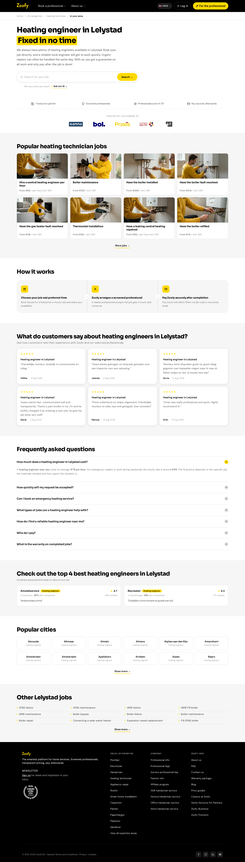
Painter (114, 808)
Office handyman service (165, 802)
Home (20, 16)
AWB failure (134, 707)
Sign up (26, 775)
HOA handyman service (164, 790)
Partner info (157, 778)
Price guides (198, 790)
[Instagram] (206, 854)
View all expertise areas (123, 833)
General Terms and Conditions (62, 854)
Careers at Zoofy (200, 796)
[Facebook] (198, 854)
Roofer (114, 790)
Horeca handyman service (165, 796)
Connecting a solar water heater (92, 720)
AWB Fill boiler (189, 707)
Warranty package (201, 778)
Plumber (115, 760)
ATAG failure (26, 707)
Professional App (160, 766)
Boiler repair (26, 720)
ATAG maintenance (84, 707)
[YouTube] (220, 854)
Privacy (83, 854)
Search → (127, 77)
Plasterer (115, 821)
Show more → (122, 671)
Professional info (160, 760)
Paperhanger (117, 814)
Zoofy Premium (199, 814)
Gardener (115, 827)
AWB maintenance (30, 714)
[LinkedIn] (213, 854)
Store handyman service (164, 808)
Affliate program (160, 784)
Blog (193, 784)
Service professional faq (164, 772)
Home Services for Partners (206, 802)
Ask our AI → (60, 86)
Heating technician (56, 16)
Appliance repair (119, 784)
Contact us (197, 772)
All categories (34, 16)
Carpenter (116, 802)
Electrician (116, 766)
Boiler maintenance (192, 714)
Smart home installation (123, 796)
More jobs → (122, 245)
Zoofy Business (199, 808)
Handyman (116, 772)
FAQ (193, 766)
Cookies (92, 854)
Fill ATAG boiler (189, 720)
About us (196, 760)
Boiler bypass (81, 714)
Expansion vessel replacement (145, 720)
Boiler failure (134, 714)
